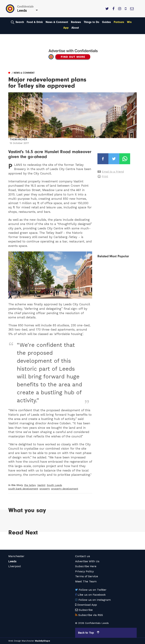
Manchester (16, 556)
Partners (119, 22)
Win (129, 22)
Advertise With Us (87, 561)
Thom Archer (18, 139)
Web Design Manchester (21, 641)
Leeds (12, 561)
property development (64, 488)
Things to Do (91, 22)
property (45, 488)
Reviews (76, 22)
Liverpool (14, 566)
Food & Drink (35, 22)
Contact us (82, 556)
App (66, 27)
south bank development (23, 488)
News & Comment (57, 22)
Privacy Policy (84, 571)
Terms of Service (86, 576)
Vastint (41, 485)
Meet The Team (86, 581)
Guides (106, 22)
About (75, 27)
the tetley (30, 485)
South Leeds (54, 485)
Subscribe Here (85, 566)
